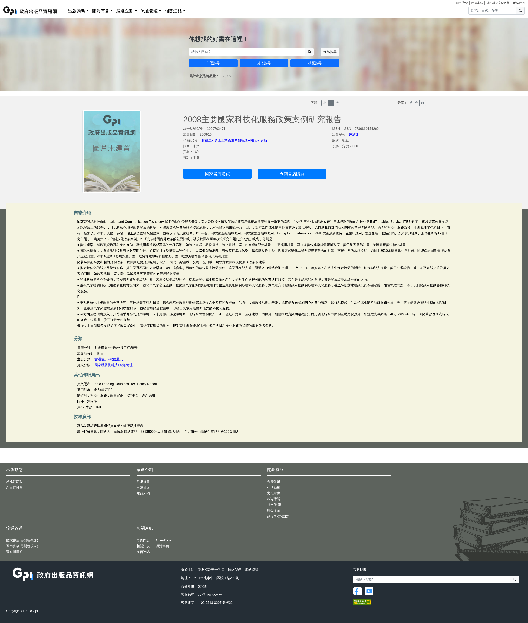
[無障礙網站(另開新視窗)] (362, 601)
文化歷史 (273, 493)
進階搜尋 (330, 52)
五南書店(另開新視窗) (22, 546)
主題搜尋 (213, 63)
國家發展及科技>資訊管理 (113, 365)
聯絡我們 (519, 3)
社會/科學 (274, 505)
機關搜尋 (315, 63)
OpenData (163, 540)
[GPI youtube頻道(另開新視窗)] (370, 590)
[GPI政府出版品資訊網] (30, 10)
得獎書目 (162, 546)
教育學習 (273, 499)
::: (63, 10)
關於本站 (477, 3)
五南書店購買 (292, 174)
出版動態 (76, 10)
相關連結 (173, 10)
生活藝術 (273, 487)
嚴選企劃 (124, 10)
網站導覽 (462, 3)
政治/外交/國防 (278, 516)
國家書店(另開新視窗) (22, 540)
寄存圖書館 (14, 552)
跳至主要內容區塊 (11, 2)
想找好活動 (14, 481)
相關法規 (143, 546)
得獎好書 (143, 481)
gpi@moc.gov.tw (210, 594)
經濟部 (354, 134)
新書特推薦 (14, 487)
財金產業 (273, 510)
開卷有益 (100, 10)
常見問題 (143, 540)
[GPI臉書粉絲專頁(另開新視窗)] (358, 590)
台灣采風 (273, 481)
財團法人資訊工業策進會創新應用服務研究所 (234, 140)
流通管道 (149, 10)
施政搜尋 (264, 63)
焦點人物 (143, 493)
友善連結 (143, 552)
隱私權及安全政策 (498, 3)
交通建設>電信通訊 (108, 359)
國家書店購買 (217, 174)
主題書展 (143, 487)
